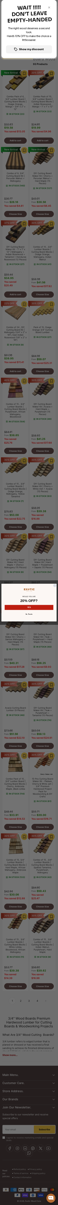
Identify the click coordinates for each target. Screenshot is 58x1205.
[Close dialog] (54, 585)
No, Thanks (29, 614)
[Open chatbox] (50, 1198)
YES (29, 607)
